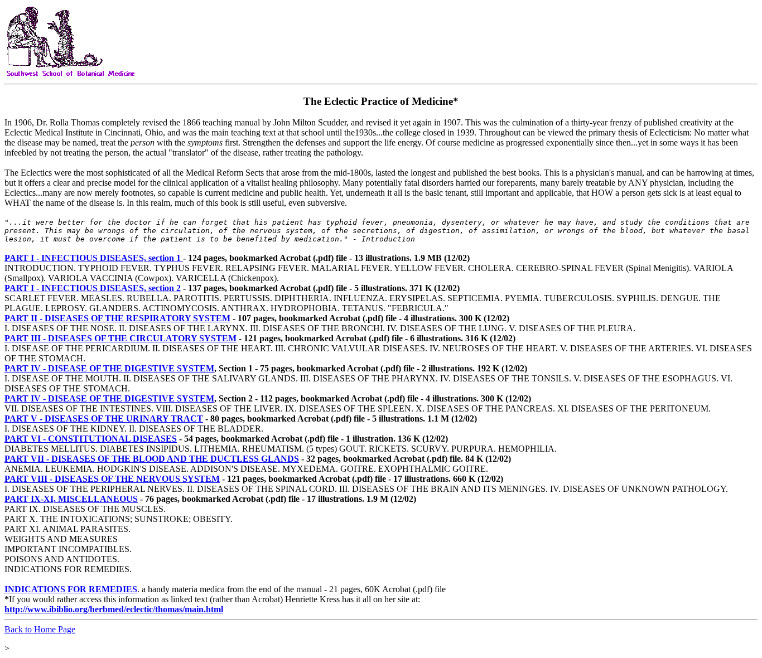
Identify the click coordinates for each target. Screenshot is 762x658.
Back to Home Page (39, 629)
